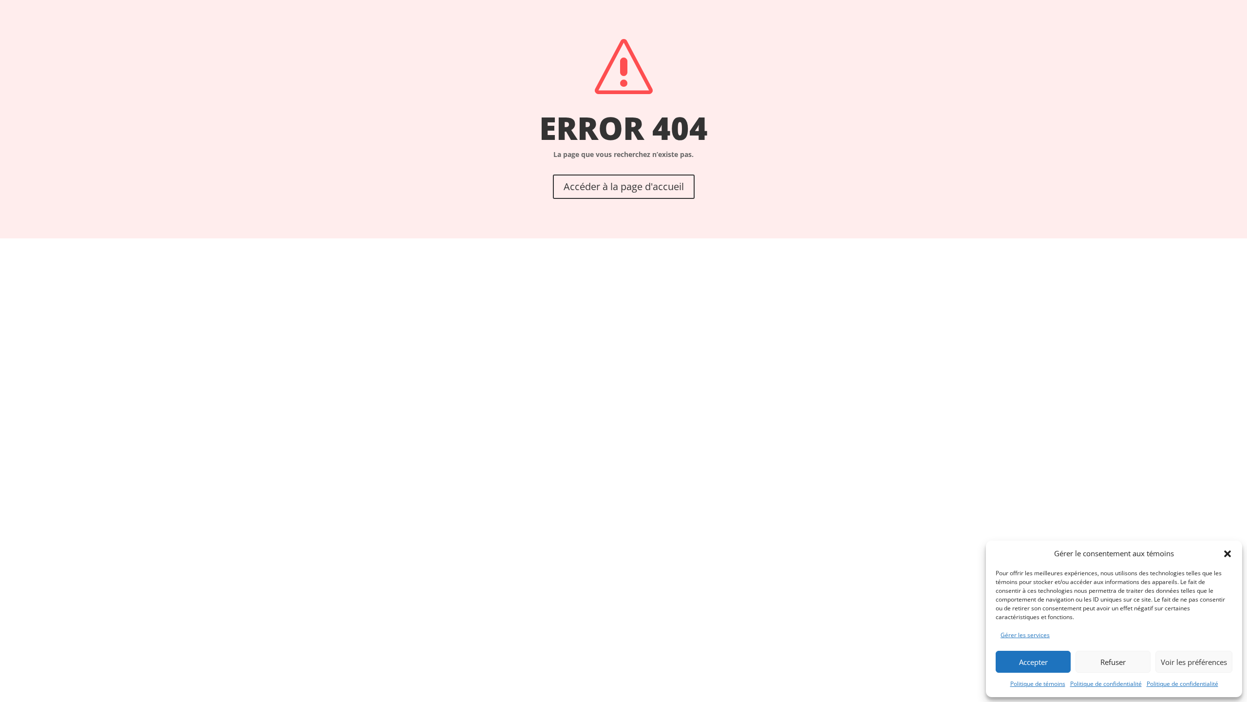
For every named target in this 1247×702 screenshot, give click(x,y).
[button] (1227, 554)
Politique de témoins (1037, 684)
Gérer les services (1025, 635)
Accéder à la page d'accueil (624, 186)
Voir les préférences (1194, 662)
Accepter (1033, 662)
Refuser (1113, 662)
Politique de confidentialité (1106, 684)
